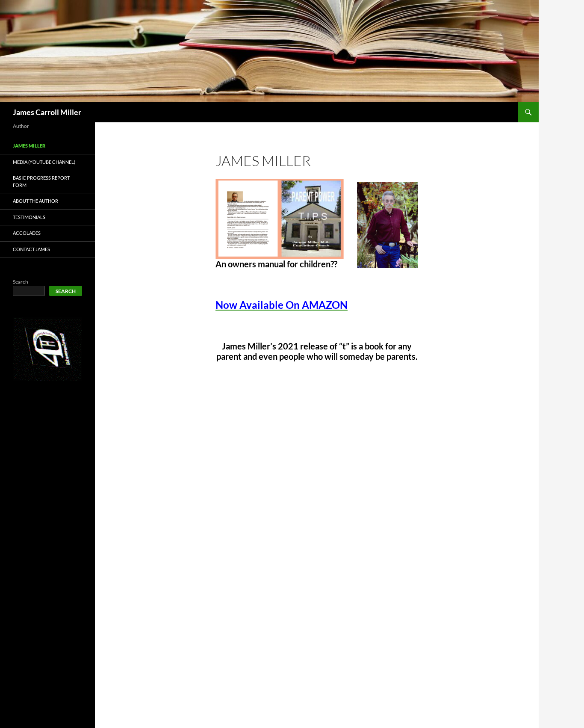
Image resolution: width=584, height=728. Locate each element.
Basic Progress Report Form (41, 181)
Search (20, 281)
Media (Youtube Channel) (44, 162)
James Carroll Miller (47, 112)
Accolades (27, 233)
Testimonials (29, 217)
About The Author (35, 201)
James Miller (29, 145)
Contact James (31, 249)
